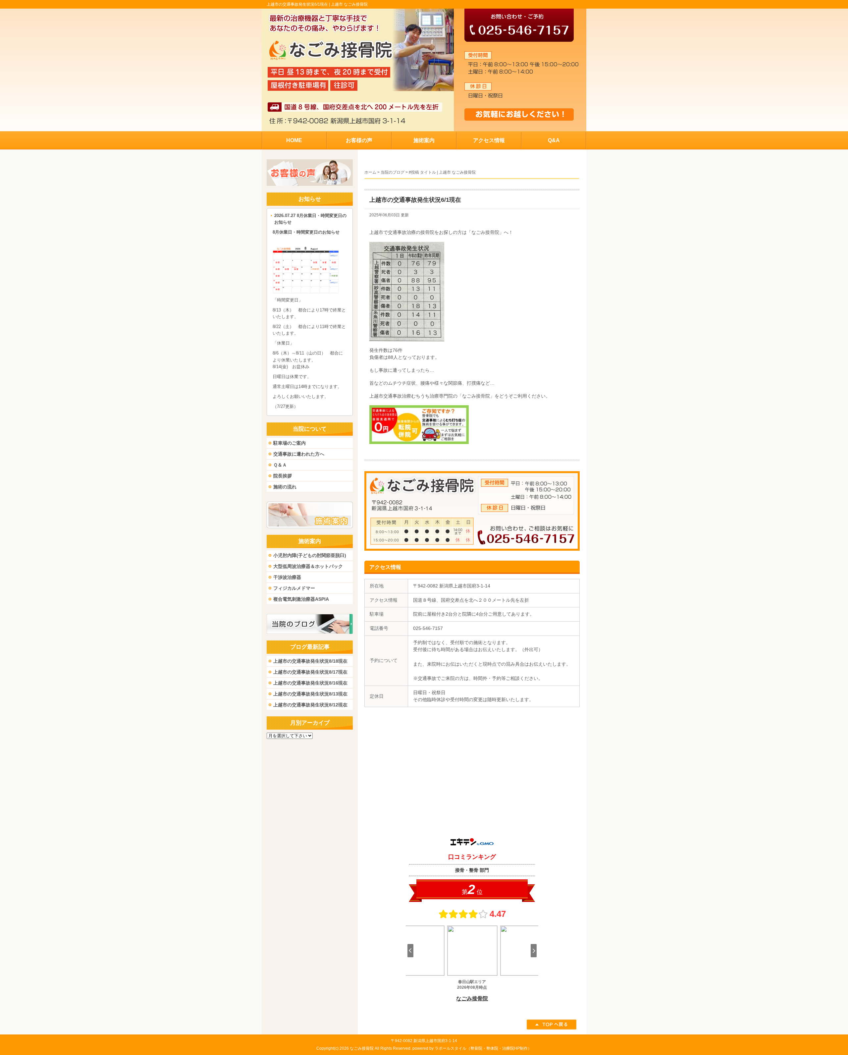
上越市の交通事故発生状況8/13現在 (310, 693)
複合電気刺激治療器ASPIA (301, 599)
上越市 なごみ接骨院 (349, 4)
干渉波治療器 (287, 577)
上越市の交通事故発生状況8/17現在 (310, 672)
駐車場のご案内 (289, 443)
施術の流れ (284, 486)
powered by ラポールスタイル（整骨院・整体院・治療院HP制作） (472, 1048)
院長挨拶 (282, 475)
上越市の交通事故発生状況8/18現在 (310, 661)
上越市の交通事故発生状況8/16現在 (310, 683)
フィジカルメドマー (294, 588)
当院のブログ (392, 172)
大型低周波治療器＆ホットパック (308, 566)
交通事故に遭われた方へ (298, 454)
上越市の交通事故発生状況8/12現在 (310, 704)
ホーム (370, 172)
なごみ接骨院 (362, 1048)
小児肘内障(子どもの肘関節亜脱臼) (309, 555)
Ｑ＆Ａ (280, 465)
